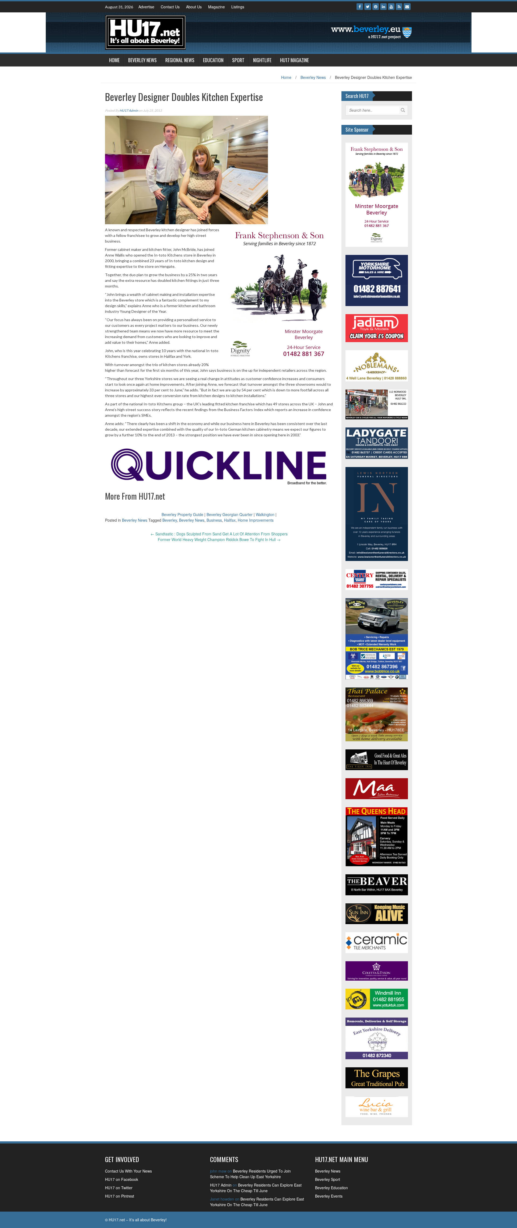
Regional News (179, 60)
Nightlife (262, 60)
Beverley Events (329, 1196)
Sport (238, 60)
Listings (237, 6)
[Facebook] (360, 6)
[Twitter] (367, 6)
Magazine (216, 6)
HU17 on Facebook (121, 1179)
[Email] (407, 6)
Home (114, 60)
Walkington (265, 514)
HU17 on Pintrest (119, 1196)
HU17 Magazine (294, 60)
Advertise (146, 6)
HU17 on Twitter (118, 1187)
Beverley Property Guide (182, 514)
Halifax (230, 520)
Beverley (169, 520)
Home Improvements (256, 520)
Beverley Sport (327, 1179)
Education (213, 60)
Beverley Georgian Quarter (230, 514)
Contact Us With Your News (128, 1171)
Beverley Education (331, 1187)
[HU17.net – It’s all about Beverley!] (145, 31)
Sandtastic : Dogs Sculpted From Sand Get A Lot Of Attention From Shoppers (219, 533)
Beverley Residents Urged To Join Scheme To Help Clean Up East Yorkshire (250, 1173)
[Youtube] (391, 6)
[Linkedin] (383, 6)
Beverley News (142, 60)
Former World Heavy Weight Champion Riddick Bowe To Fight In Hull (219, 539)
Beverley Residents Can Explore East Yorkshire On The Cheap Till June (256, 1187)
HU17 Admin (129, 110)
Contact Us (170, 6)
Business (214, 520)
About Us (194, 6)
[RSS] (399, 6)
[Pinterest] (375, 6)
